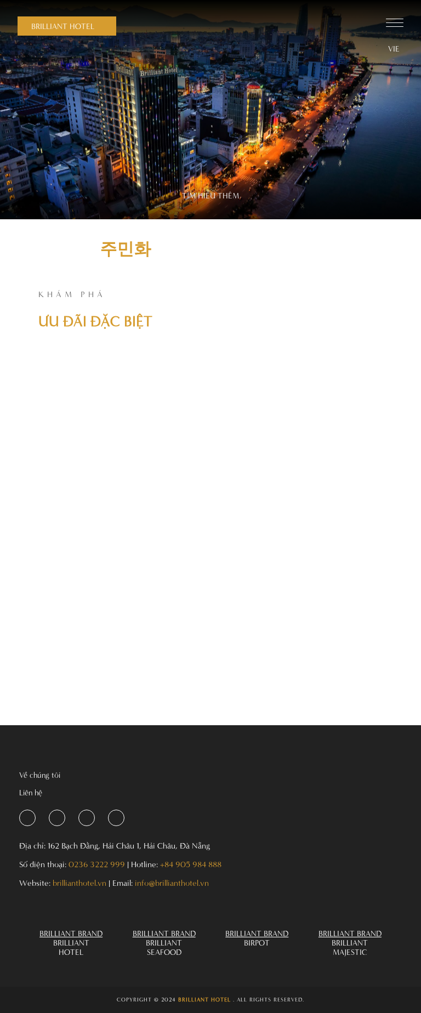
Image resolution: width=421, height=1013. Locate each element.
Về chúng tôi (39, 775)
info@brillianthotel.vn (172, 883)
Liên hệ (30, 792)
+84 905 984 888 (190, 864)
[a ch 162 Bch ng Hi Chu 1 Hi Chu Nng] (27, 818)
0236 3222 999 (97, 864)
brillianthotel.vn (79, 883)
